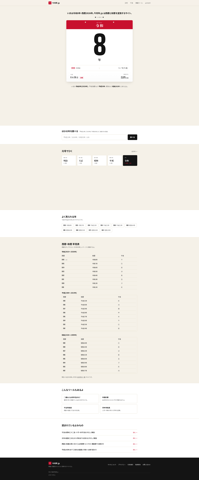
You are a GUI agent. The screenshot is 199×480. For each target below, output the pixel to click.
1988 (64, 347)
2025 (63, 263)
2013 (64, 324)
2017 (64, 309)
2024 (63, 267)
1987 (64, 351)
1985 (64, 359)
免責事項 (138, 465)
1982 (64, 371)
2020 (63, 283)
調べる (132, 137)
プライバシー (122, 465)
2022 (63, 275)
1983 (64, 367)
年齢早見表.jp (54, 472)
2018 (64, 305)
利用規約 (130, 465)
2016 (64, 313)
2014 (64, 320)
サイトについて (112, 465)
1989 (64, 343)
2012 (64, 328)
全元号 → (134, 151)
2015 (64, 316)
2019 (63, 287)
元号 (126, 3)
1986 (64, 355)
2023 (63, 271)
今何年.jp (54, 3)
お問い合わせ (146, 465)
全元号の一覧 (81, 377)
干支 (131, 3)
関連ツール (139, 3)
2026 (63, 260)
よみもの (147, 3)
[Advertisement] (99, 109)
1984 (64, 363)
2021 (63, 279)
